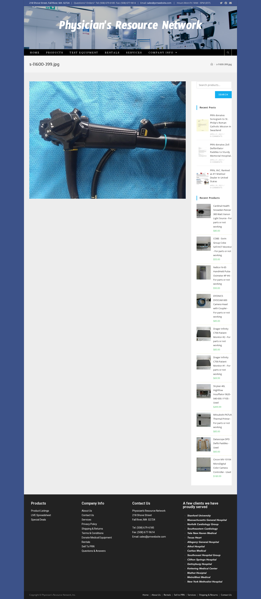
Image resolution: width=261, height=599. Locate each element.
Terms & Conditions (93, 533)
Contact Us (88, 515)
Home (146, 594)
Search (223, 94)
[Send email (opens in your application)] (230, 3)
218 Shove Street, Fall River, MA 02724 (49, 2)
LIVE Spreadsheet (41, 515)
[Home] (212, 64)
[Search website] (227, 53)
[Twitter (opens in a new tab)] (221, 3)
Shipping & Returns (92, 528)
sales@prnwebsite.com (159, 2)
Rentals (86, 542)
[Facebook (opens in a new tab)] (226, 3)
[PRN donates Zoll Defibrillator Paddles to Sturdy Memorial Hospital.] (203, 153)
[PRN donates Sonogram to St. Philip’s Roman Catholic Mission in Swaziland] (203, 125)
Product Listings (40, 510)
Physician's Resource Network (130, 28)
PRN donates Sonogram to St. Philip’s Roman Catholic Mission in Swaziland (220, 123)
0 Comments (216, 136)
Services (86, 519)
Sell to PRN (179, 594)
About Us (87, 510)
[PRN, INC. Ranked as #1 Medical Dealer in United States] (203, 178)
